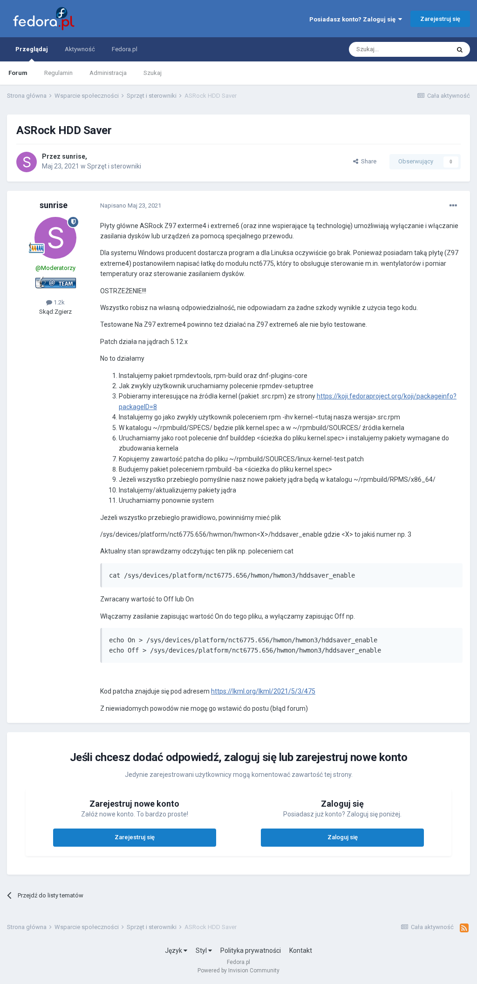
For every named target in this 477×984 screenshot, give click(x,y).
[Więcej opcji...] (453, 205)
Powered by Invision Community (238, 970)
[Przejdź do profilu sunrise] (26, 162)
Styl (202, 950)
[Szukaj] (460, 49)
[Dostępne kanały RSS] (464, 928)
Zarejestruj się (440, 18)
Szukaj (152, 72)
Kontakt (300, 950)
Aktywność (80, 49)
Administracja (108, 72)
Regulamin (58, 72)
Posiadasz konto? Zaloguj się (353, 19)
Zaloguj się (342, 837)
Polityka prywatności (250, 950)
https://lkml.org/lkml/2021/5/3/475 (263, 691)
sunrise (73, 156)
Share (367, 161)
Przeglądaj (31, 49)
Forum (17, 72)
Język (174, 950)
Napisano (130, 205)
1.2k (58, 302)
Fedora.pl (124, 49)
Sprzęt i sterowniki (114, 166)
